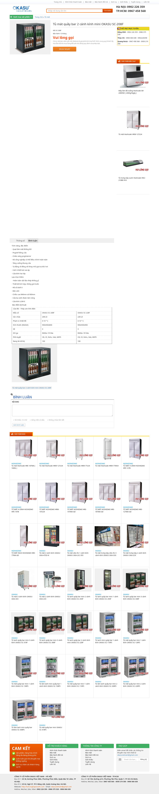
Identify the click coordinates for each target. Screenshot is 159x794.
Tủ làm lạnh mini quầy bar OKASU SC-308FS (22, 728)
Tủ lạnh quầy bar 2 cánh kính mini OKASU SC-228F (78, 641)
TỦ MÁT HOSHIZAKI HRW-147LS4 (49, 510)
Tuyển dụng (135, 2)
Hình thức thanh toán (73, 2)
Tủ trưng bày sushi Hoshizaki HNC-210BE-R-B (132, 179)
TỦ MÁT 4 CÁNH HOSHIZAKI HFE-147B (22, 510)
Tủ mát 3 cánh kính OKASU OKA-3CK (22, 597)
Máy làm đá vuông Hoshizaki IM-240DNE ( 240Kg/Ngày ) (131, 92)
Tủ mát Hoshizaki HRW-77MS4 (106, 466)
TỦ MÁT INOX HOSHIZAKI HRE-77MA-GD (23, 554)
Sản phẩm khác (19, 434)
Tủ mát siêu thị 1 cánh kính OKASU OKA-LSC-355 (77, 554)
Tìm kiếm (107, 11)
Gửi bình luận (18, 425)
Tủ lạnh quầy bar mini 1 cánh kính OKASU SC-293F (106, 597)
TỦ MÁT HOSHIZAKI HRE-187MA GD (105, 510)
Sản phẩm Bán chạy (128, 61)
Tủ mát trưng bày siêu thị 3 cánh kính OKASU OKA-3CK (105, 554)
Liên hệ (146, 2)
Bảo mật (88, 2)
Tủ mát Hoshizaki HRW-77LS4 (78, 466)
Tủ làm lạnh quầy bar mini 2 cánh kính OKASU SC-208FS (106, 685)
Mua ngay (64, 49)
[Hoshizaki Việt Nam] (22, 9)
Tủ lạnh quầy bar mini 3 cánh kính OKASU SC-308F (50, 641)
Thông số (20, 240)
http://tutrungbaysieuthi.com (33, 787)
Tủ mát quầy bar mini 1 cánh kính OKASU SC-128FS (134, 641)
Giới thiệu (124, 2)
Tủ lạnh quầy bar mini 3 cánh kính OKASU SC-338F (134, 597)
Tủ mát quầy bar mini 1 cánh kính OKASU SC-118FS (78, 685)
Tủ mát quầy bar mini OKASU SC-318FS (50, 728)
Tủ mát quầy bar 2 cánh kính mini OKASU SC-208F (31, 388)
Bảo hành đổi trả (101, 2)
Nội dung (15, 402)
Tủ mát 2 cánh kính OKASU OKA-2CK (49, 597)
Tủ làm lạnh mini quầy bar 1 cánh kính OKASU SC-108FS (50, 685)
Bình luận (32, 240)
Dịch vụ (114, 2)
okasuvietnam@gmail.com (127, 755)
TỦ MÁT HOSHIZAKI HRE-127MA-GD (132, 510)
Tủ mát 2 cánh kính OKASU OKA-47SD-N (49, 554)
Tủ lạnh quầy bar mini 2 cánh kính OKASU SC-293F (78, 597)
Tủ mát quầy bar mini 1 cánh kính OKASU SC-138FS (23, 685)
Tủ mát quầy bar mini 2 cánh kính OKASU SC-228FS (134, 685)
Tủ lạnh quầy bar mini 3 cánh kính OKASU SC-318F (23, 641)
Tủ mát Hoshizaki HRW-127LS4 (130, 134)
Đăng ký (143, 759)
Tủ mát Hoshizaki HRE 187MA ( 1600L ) (23, 467)
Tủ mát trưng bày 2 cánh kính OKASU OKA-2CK (134, 554)
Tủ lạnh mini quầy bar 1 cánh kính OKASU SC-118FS (106, 641)
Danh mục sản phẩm (21, 17)
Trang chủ (58, 2)
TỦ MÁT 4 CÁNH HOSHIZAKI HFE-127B (134, 467)
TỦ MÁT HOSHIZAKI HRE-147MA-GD (77, 510)
